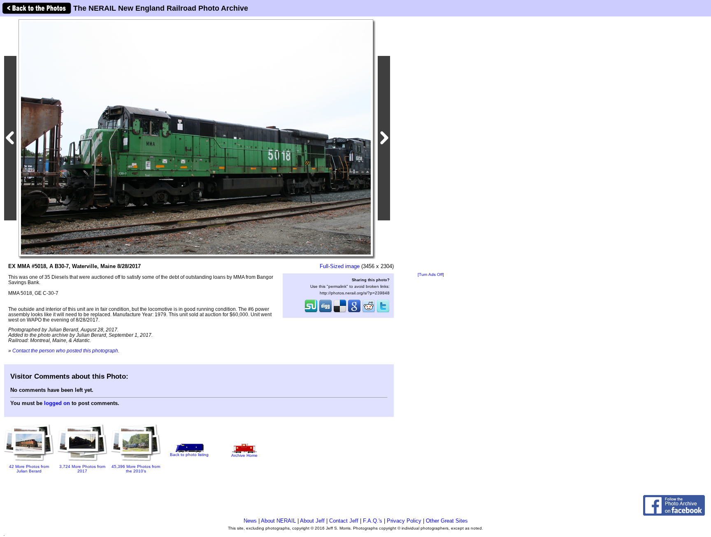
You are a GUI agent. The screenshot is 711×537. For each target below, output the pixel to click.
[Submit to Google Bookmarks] (354, 312)
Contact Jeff (343, 521)
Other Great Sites (447, 521)
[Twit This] (383, 312)
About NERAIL (278, 521)
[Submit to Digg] (325, 312)
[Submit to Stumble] (311, 312)
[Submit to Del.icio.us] (339, 312)
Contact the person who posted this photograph (65, 350)
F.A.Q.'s (372, 521)
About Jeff (312, 521)
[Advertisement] (431, 144)
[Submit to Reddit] (368, 312)
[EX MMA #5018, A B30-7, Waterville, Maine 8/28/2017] (196, 137)
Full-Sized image (340, 266)
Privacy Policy (404, 521)
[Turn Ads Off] (431, 274)
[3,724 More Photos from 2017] (82, 461)
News (250, 521)
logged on (57, 403)
